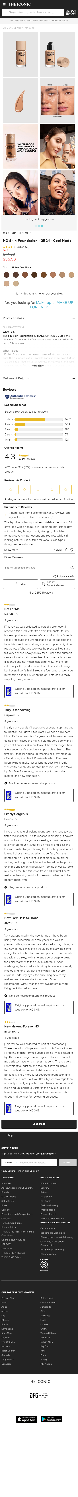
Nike (3, 1302)
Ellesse (5, 1320)
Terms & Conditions (11, 1223)
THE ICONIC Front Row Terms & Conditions (17, 1233)
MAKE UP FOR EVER (17, 233)
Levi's (43, 1320)
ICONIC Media (9, 1196)
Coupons (6, 1218)
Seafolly (5, 1355)
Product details (13, 318)
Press (4, 1205)
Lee (3, 1315)
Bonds (4, 1324)
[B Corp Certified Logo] (58, 1265)
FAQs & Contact (48, 1183)
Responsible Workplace (52, 1233)
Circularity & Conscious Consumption (52, 1243)
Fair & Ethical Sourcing (52, 1249)
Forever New (8, 1298)
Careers (5, 1210)
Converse (6, 1364)
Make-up (30, 28)
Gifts (42, 1311)
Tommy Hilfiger (48, 1333)
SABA (43, 1329)
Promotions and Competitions (16, 1214)
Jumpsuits (45, 1307)
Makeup (5, 1346)
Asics (4, 1307)
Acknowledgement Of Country (17, 1188)
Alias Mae (6, 1333)
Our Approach (47, 1228)
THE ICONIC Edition (11, 1257)
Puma (43, 1355)
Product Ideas (47, 1210)
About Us (6, 1183)
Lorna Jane (7, 1329)
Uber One (6, 1248)
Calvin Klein (46, 1342)
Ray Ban (44, 1346)
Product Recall (48, 1214)
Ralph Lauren (8, 1350)
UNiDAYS (6, 1244)
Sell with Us (7, 1201)
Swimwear (45, 1315)
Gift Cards (45, 1201)
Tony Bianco (7, 1359)
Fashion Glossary (49, 1205)
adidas (4, 1311)
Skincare (45, 1337)
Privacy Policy (8, 1227)
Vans (43, 1350)
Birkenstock (46, 1298)
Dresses (5, 1337)
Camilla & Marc (48, 1302)
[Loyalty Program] (70, 12)
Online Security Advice (13, 1240)
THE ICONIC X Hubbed (13, 1253)
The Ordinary (8, 1342)
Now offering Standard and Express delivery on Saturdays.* (39, 21)
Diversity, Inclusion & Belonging (56, 1237)
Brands (5, 1192)
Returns (44, 1192)
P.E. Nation (46, 1364)
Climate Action (48, 1254)
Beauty (18, 28)
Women (7, 28)
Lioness (44, 1324)
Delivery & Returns (16, 378)
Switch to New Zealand (52, 1218)
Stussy (43, 1359)
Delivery (44, 1188)
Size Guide (46, 1196)
